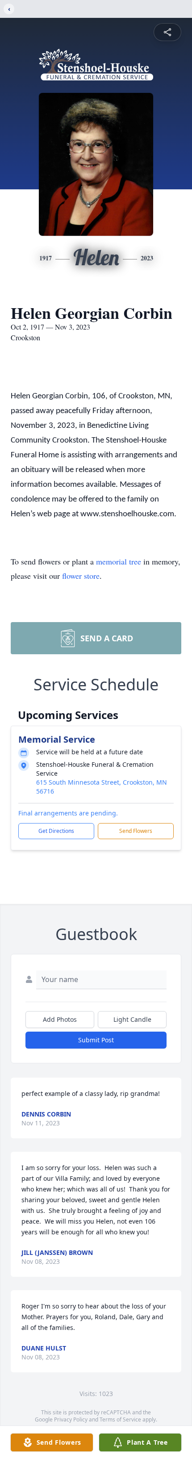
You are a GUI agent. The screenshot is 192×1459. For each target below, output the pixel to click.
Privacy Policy (71, 1419)
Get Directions (56, 831)
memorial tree (118, 561)
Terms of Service (120, 1419)
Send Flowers (135, 831)
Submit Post (96, 1040)
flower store (81, 575)
